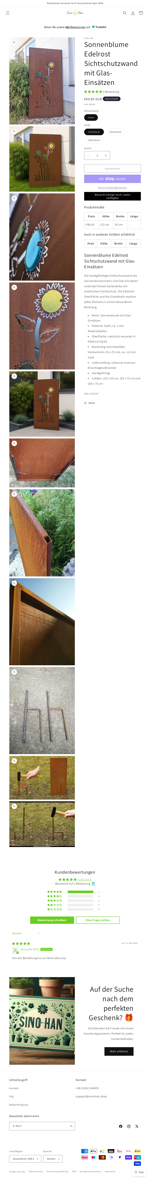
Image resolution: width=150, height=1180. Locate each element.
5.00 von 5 (84, 879)
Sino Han (21, 1171)
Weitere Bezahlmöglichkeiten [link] (112, 187)
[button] (8, 13)
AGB (74, 1171)
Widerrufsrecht (36, 1171)
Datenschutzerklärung (57, 1171)
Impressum (110, 1171)
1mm (93, 118)
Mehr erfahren (119, 1051)
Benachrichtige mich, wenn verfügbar (112, 196)
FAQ (11, 1096)
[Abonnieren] (71, 1126)
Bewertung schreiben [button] (52, 920)
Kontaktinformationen (90, 1171)
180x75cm (117, 132)
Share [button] (91, 403)
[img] (21, 944)
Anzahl (87, 148)
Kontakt (14, 1088)
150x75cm (96, 140)
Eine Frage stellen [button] (98, 920)
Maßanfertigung (18, 1104)
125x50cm (96, 132)
